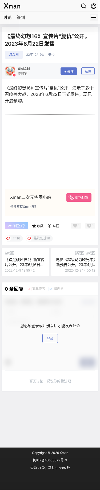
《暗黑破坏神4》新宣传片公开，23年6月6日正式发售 (25, 264)
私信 (88, 72)
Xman (63, 453)
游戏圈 (14, 55)
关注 (70, 72)
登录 (50, 339)
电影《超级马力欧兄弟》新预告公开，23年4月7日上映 (75, 264)
